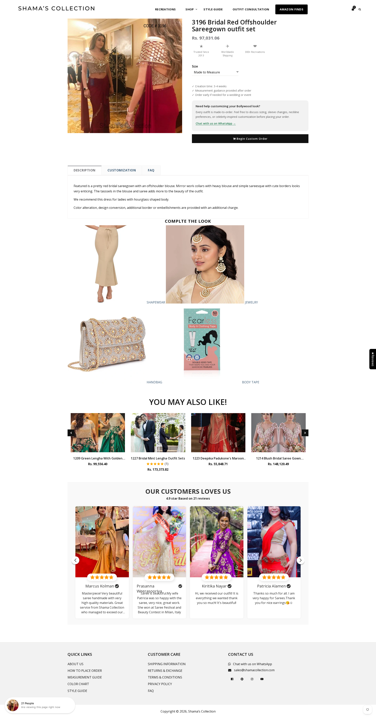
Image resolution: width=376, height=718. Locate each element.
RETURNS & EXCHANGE (165, 670)
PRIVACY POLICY (160, 684)
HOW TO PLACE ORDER (85, 670)
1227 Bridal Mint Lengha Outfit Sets (158, 458)
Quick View (97, 448)
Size (195, 66)
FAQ (151, 170)
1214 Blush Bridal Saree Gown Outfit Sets (278, 458)
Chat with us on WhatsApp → (216, 123)
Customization (122, 170)
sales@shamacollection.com (254, 670)
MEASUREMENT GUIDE (85, 677)
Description (85, 170)
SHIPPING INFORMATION (167, 664)
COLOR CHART (78, 684)
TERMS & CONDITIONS (165, 677)
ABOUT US (75, 664)
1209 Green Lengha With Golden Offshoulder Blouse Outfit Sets (97, 458)
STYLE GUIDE (77, 691)
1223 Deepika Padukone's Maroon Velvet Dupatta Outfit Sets (218, 458)
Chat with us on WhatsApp (252, 664)
